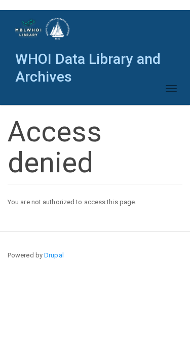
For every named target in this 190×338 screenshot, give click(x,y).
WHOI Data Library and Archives (88, 61)
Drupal (54, 255)
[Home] (43, 28)
